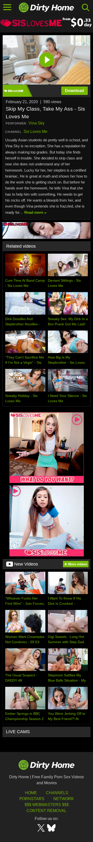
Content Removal (46, 811)
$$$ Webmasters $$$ (47, 805)
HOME (31, 793)
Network (63, 799)
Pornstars (31, 799)
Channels (57, 793)
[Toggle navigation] (7, 7)
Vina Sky (36, 123)
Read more (33, 212)
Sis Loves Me (35, 131)
